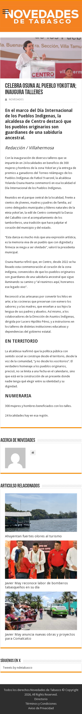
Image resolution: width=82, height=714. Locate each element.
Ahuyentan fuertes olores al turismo (33, 536)
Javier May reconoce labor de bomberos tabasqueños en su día (36, 585)
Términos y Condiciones (40, 703)
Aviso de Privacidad (41, 708)
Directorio (41, 699)
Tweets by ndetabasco (17, 667)
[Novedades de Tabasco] (41, 15)
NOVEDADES (16, 99)
